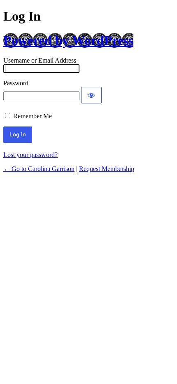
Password (15, 83)
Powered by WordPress (68, 40)
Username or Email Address (39, 60)
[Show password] (91, 95)
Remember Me (32, 115)
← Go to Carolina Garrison (39, 168)
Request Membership (106, 168)
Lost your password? (30, 154)
